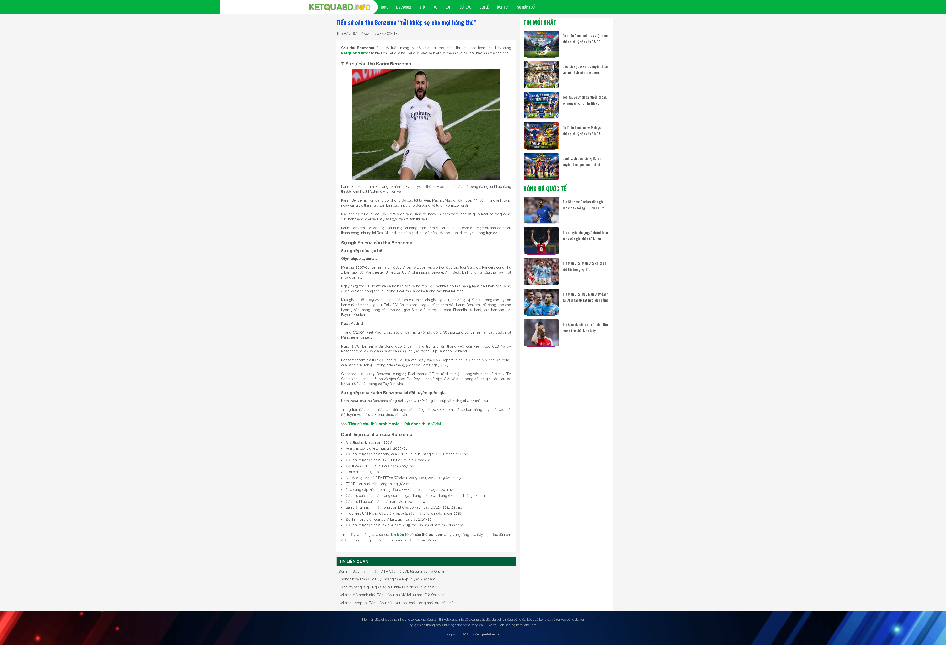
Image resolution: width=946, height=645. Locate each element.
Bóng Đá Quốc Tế (545, 188)
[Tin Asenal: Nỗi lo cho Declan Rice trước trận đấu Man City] (541, 332)
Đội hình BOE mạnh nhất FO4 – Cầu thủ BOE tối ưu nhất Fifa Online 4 (393, 571)
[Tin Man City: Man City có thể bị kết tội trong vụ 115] (541, 271)
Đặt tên (503, 7)
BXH (448, 7)
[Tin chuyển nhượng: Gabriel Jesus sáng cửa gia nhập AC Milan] (541, 240)
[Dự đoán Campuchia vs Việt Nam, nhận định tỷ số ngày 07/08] (541, 44)
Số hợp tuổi (526, 7)
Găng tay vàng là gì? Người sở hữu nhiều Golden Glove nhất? (387, 587)
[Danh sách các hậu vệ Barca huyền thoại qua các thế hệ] (541, 166)
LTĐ (422, 7)
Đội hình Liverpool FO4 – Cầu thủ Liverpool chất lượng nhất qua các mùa (397, 603)
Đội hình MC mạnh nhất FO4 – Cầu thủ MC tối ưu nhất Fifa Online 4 (391, 595)
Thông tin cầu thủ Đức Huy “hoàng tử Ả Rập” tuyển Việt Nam (387, 579)
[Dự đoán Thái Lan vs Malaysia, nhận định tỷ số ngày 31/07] (541, 135)
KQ (435, 7)
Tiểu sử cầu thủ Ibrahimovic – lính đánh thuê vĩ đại (394, 424)
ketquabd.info (354, 53)
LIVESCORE (403, 7)
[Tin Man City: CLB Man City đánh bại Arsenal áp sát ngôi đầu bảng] (541, 302)
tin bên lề (400, 534)
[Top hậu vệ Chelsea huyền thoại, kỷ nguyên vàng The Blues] (541, 105)
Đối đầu (465, 7)
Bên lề (484, 7)
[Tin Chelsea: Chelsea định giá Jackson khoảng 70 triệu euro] (541, 210)
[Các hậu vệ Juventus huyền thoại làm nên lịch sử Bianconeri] (541, 74)
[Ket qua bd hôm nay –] (340, 7)
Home (384, 7)
